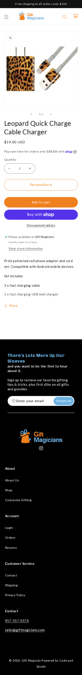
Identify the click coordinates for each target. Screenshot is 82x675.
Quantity (10, 159)
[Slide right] (51, 114)
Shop (8, 490)
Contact (11, 575)
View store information (26, 248)
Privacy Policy (15, 595)
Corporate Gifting (18, 500)
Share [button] (13, 305)
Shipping (11, 585)
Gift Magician (31, 660)
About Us (12, 480)
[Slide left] (31, 114)
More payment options (41, 225)
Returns (11, 547)
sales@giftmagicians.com (25, 630)
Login (9, 527)
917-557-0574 (17, 621)
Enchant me (63, 401)
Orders (10, 537)
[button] (6, 17)
